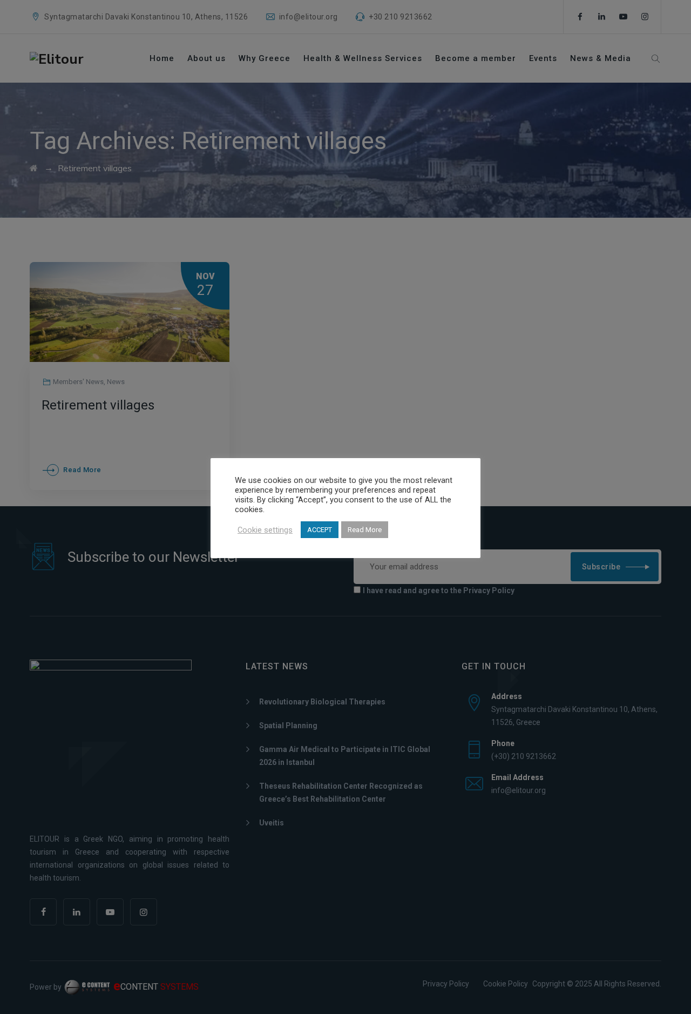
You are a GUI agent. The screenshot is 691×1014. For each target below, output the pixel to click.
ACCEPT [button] (319, 530)
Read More (365, 530)
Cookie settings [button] (265, 530)
